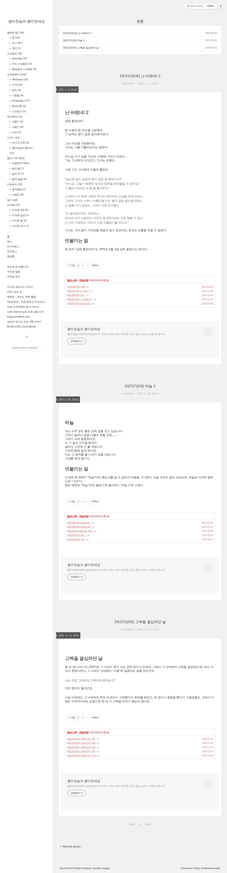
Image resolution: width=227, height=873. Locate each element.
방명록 (11, 256)
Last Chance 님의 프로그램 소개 (25, 311)
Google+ (106, 868)
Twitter (77, 868)
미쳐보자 (14, 184)
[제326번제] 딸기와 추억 (80, 531)
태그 (9, 241)
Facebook (87, 868)
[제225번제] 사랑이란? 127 (81, 738)
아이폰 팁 (19, 220)
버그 (16, 42)
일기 (12, 199)
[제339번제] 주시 (76, 295)
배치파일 (19, 58)
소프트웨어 (17, 74)
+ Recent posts (70, 846)
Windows (19, 79)
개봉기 (17, 121)
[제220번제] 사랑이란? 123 (81, 755)
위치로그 (12, 251)
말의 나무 (16, 158)
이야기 (13, 137)
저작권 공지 (13, 276)
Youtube (97, 868)
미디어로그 (13, 246)
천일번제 (20, 163)
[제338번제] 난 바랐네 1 (79, 299)
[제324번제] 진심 (76, 539)
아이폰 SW (19, 209)
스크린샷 (18, 111)
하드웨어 (14, 116)
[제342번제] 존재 (76, 286)
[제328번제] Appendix (79, 526)
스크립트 (14, 53)
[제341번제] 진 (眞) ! (78, 291)
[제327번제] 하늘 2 (74, 40)
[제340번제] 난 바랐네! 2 (77, 33)
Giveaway (20, 100)
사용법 (17, 95)
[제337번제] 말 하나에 (78, 303)
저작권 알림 (13, 271)
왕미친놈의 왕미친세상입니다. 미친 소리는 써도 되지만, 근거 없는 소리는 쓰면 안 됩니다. (116, 333)
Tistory (196, 868)
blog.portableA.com (18, 316)
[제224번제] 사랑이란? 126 (81, 742)
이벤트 (17, 194)
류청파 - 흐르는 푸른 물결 (21, 296)
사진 (16, 132)
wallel (217, 868)
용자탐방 (18, 189)
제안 (16, 48)
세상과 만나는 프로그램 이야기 (24, 321)
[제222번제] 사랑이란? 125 (81, 747)
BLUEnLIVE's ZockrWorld (21, 326)
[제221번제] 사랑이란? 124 (81, 751)
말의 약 (17, 173)
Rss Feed (64, 868)
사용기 (17, 126)
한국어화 (18, 105)
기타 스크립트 (21, 63)
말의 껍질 (19, 178)
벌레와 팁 (15, 32)
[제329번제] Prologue (78, 522)
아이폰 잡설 (20, 215)
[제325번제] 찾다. (76, 535)
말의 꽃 (17, 168)
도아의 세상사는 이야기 (20, 286)
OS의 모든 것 (14, 291)
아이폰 (13, 204)
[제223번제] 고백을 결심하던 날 (81, 47)
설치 (16, 89)
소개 (17, 84)
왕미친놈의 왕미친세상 (26, 21)
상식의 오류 (20, 142)
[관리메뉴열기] (220, 6)
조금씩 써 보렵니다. (18, 266)
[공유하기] (78, 265)
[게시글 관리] (83, 265)
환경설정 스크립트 (24, 69)
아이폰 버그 (20, 225)
